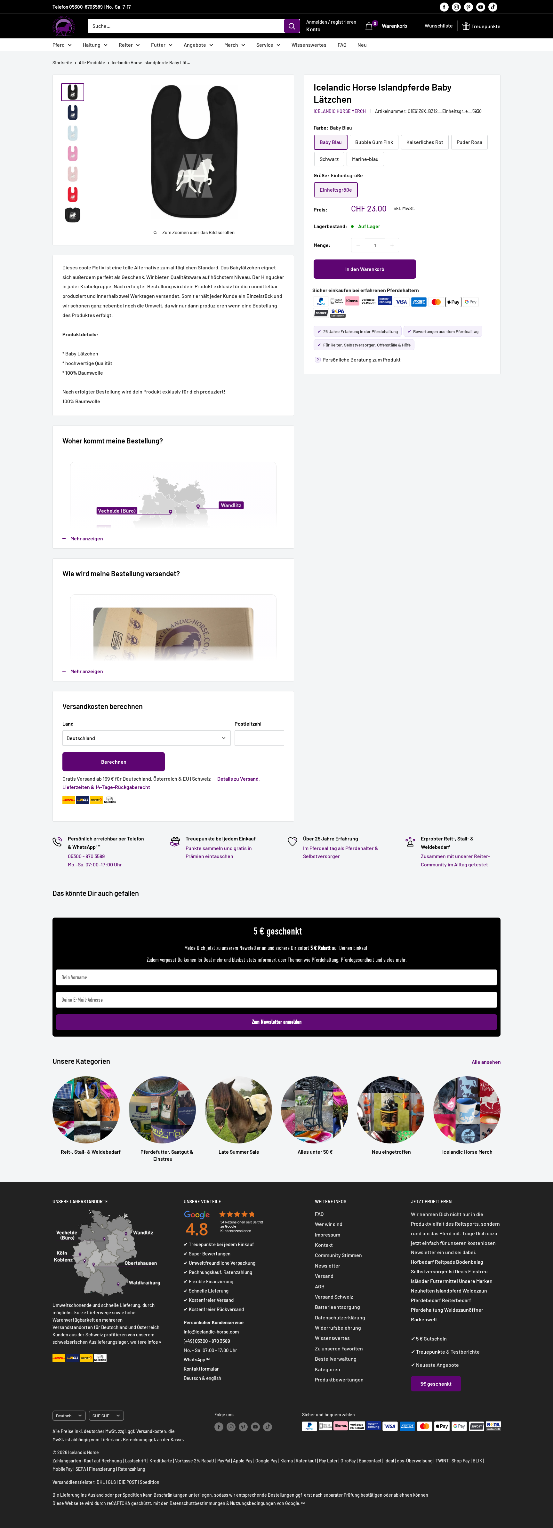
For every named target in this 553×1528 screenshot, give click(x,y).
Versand (324, 1276)
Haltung (91, 45)
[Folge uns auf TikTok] (492, 7)
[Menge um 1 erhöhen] (392, 245)
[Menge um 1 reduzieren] (358, 245)
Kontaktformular (201, 1369)
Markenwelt (424, 1319)
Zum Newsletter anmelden (276, 1022)
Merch (231, 45)
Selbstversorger (429, 1271)
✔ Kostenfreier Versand (209, 1300)
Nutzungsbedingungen (253, 1503)
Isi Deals (458, 1271)
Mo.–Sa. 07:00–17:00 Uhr (95, 864)
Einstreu (478, 1271)
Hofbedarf (422, 1262)
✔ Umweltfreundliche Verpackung (219, 1263)
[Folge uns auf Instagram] (456, 7)
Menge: (322, 245)
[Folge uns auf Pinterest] (468, 7)
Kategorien (327, 1369)
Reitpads (445, 1262)
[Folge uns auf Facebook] (444, 7)
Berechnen (113, 762)
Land (68, 723)
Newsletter (327, 1265)
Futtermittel (444, 1281)
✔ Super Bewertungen (207, 1253)
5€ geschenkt (436, 1384)
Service (264, 45)
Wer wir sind (328, 1224)
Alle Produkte (92, 62)
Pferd (58, 45)
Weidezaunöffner (463, 1310)
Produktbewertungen (339, 1379)
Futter (158, 45)
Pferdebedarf (426, 1300)
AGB (320, 1286)
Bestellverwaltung (336, 1359)
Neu (362, 45)
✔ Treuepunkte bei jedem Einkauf (219, 1244)
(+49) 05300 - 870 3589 (207, 1341)
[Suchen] (292, 26)
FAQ (342, 45)
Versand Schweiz (334, 1296)
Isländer (420, 1281)
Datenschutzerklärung (340, 1317)
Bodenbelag (469, 1262)
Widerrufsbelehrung (338, 1328)
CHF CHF (100, 1415)
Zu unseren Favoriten (339, 1348)
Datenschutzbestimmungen (197, 1503)
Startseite (62, 62)
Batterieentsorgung (337, 1307)
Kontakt (324, 1245)
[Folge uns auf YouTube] (480, 7)
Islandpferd (448, 1290)
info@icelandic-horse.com (211, 1331)
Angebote (195, 45)
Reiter (126, 45)
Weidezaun (474, 1290)
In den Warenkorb (364, 269)
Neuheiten (423, 1290)
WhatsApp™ (197, 1359)
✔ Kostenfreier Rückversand (214, 1309)
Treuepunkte (430, 1352)
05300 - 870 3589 (86, 856)
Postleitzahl (248, 723)
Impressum (327, 1234)
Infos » (154, 1342)
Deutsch (63, 1415)
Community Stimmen (338, 1255)
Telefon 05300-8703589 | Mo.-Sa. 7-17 (91, 7)
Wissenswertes (309, 45)
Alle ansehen (487, 1062)
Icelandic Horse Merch (340, 111)
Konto (313, 29)
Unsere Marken (476, 1281)
